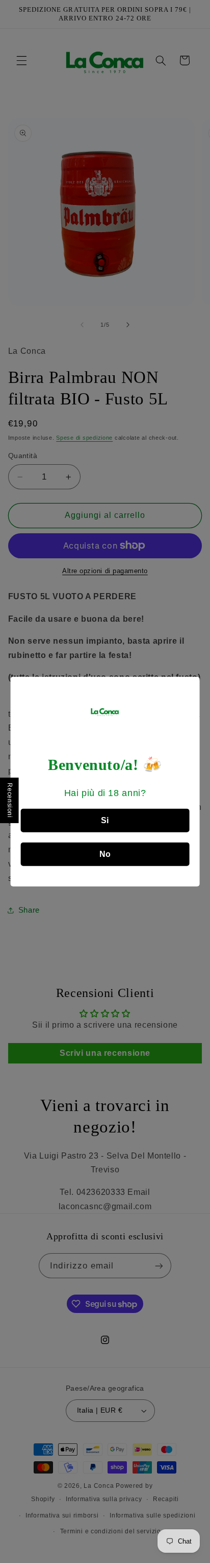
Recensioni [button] (9, 800)
